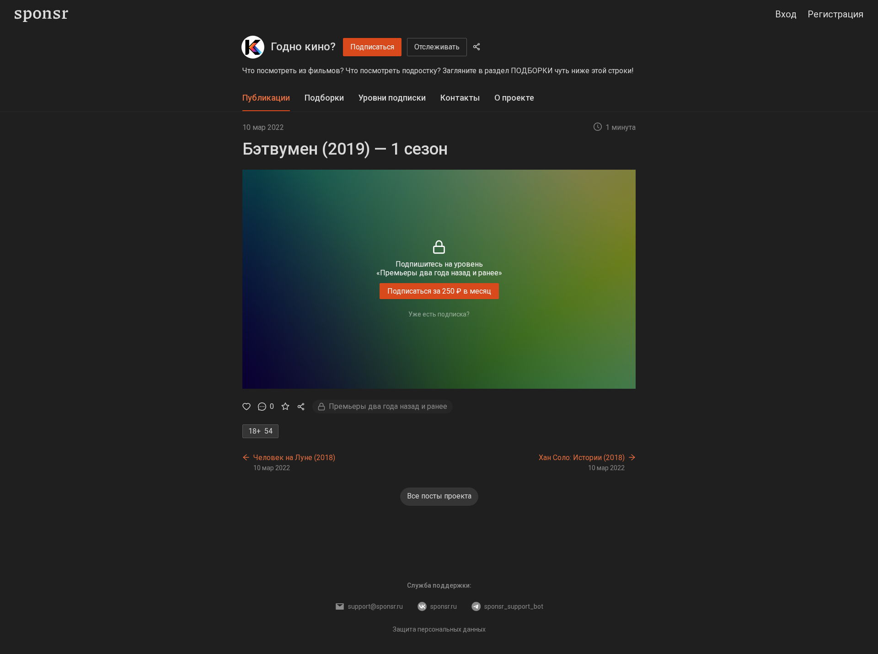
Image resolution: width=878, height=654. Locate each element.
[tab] (266, 98)
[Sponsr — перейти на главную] (41, 14)
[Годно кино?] (252, 47)
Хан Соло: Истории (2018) (582, 457)
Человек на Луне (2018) (294, 457)
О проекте (514, 97)
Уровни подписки (392, 97)
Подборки (324, 97)
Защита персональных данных (439, 629)
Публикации (266, 97)
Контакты (460, 97)
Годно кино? (303, 46)
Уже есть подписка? (439, 314)
